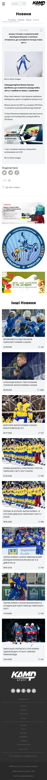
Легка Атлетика (23, 744)
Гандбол (23, 740)
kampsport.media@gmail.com (25, 756)
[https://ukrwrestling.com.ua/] (23, 247)
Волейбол (23, 736)
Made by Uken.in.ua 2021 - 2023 (24, 771)
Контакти (23, 713)
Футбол (23, 725)
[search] (24, 3)
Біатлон (23, 733)
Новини (21, 19)
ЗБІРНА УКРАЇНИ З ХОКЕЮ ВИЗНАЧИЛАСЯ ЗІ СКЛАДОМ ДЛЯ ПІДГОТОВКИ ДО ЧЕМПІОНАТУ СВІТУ (23, 606)
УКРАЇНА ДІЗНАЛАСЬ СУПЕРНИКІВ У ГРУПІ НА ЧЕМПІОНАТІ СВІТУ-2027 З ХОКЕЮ (22, 469)
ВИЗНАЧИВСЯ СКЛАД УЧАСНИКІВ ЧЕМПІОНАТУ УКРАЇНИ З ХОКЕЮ (17, 340)
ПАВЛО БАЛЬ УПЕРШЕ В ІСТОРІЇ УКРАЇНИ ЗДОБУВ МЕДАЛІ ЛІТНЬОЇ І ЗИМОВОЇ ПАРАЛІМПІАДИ (21, 651)
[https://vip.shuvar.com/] (23, 282)
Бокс (23, 729)
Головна (12, 19)
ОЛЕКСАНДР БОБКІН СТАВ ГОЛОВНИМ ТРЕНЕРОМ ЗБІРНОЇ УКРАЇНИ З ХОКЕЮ (20, 383)
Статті (36, 19)
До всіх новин (13, 187)
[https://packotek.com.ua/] (23, 213)
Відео (28, 19)
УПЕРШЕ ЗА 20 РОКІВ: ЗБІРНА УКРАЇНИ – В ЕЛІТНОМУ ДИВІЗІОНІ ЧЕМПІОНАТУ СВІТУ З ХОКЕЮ (22, 514)
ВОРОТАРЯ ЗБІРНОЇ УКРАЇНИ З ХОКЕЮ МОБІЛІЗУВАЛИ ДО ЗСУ (20, 426)
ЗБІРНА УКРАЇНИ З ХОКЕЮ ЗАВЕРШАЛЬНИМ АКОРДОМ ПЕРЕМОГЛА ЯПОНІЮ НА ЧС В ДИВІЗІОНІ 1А (22, 560)
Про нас (23, 709)
